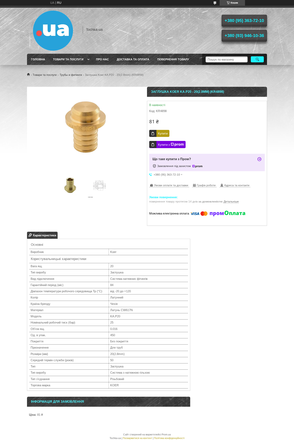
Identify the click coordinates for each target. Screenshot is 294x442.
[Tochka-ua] (53, 30)
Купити (163, 133)
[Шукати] (257, 59)
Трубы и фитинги (71, 74)
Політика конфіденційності (169, 438)
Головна (38, 59)
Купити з (164, 144)
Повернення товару (173, 59)
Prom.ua (166, 434)
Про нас (102, 59)
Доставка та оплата (133, 59)
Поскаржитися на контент (137, 438)
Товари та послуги (68, 59)
